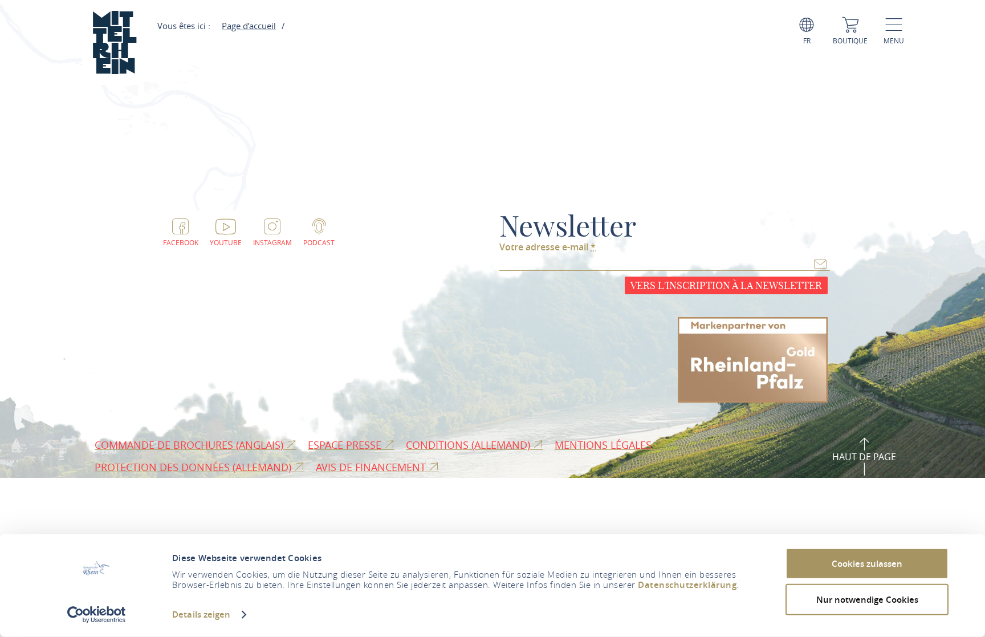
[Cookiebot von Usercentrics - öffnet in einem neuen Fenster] (96, 614)
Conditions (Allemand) (469, 445)
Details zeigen (201, 614)
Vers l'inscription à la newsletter (726, 285)
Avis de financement (372, 467)
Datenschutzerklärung (687, 585)
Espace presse (346, 445)
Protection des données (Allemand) (194, 467)
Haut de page (864, 457)
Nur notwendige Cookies (867, 599)
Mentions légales (604, 445)
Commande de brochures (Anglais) (190, 445)
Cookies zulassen (867, 564)
